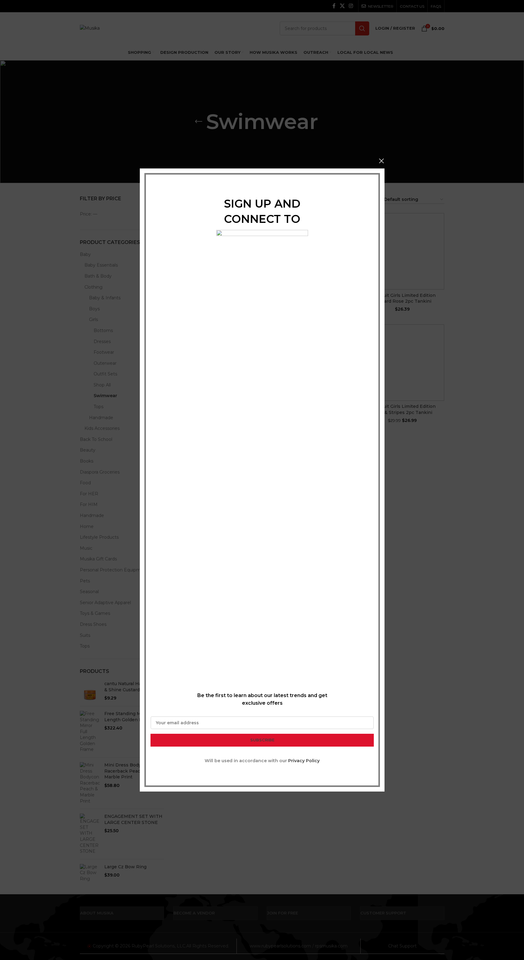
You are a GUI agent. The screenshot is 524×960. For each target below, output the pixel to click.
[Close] (381, 160)
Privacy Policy (304, 760)
